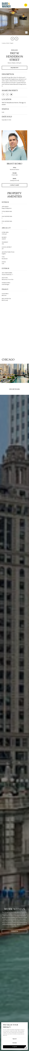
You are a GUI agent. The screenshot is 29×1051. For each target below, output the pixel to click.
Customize (14, 1042)
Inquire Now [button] (14, 67)
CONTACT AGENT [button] (14, 185)
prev (12, 38)
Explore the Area (14, 389)
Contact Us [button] (14, 931)
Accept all (14, 1046)
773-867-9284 (14, 175)
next (16, 38)
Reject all (14, 1038)
